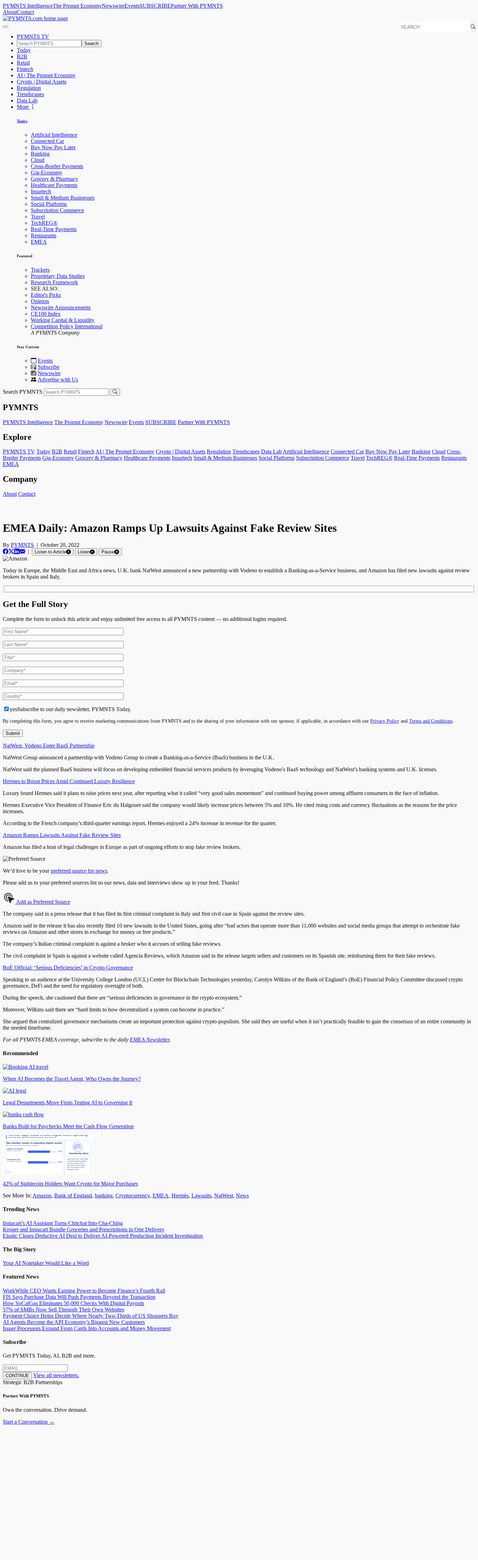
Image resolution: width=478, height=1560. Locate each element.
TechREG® (44, 223)
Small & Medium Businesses (62, 198)
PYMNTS (22, 545)
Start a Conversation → (29, 1422)
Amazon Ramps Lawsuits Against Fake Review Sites (62, 835)
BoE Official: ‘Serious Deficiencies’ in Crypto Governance (68, 968)
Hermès (180, 1195)
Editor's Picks (46, 295)
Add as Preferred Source (42, 902)
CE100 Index (46, 314)
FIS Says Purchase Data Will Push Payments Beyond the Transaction (79, 1297)
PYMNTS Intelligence (28, 6)
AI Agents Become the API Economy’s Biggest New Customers (74, 1322)
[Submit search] (115, 392)
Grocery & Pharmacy (54, 179)
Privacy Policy (384, 721)
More (23, 107)
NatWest (223, 1195)
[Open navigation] (5, 27)
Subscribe (48, 367)
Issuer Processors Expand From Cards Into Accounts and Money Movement (87, 1328)
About (10, 12)
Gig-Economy (46, 173)
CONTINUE (17, 1375)
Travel (38, 217)
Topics (22, 121)
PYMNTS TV (33, 37)
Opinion (40, 301)
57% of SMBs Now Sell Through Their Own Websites (63, 1309)
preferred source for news (79, 871)
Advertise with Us (58, 379)
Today (24, 50)
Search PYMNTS (22, 392)
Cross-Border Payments (57, 166)
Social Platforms (49, 204)
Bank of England (73, 1195)
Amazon (42, 1195)
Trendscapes (30, 94)
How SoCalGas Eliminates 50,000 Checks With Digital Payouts (73, 1303)
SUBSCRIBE (155, 6)
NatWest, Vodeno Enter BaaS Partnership (48, 746)
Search (91, 43)
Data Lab (27, 100)
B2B (22, 56)
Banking (40, 154)
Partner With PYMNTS (197, 6)
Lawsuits (201, 1195)
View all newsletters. (56, 1375)
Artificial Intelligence (54, 135)
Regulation (29, 88)
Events (132, 6)
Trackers (40, 270)
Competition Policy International (67, 326)
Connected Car (47, 141)
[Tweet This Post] (11, 551)
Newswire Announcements (61, 307)
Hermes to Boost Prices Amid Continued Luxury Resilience (69, 781)
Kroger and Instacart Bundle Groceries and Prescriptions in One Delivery (83, 1229)
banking (104, 1195)
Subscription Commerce (57, 210)
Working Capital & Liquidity (62, 320)
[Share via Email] (22, 551)
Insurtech (41, 191)
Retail (23, 63)
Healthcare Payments (54, 185)
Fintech (25, 69)
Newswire (113, 6)
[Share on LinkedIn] (17, 551)
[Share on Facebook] (5, 551)
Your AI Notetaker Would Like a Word (46, 1263)
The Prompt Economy (77, 6)
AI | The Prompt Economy (46, 75)
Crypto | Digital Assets (41, 82)
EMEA (39, 242)
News (242, 1195)
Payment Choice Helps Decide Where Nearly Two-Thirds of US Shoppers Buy (90, 1316)
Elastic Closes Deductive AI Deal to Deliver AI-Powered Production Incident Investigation (103, 1236)
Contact (25, 12)
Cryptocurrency (132, 1195)
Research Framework (54, 282)
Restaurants (43, 235)
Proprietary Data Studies (58, 276)
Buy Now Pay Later (53, 147)
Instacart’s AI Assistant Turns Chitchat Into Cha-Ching (63, 1223)
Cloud (37, 160)
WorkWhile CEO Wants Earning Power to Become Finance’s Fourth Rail (84, 1291)
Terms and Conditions (430, 721)
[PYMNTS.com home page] (35, 18)
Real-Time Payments (54, 229)
